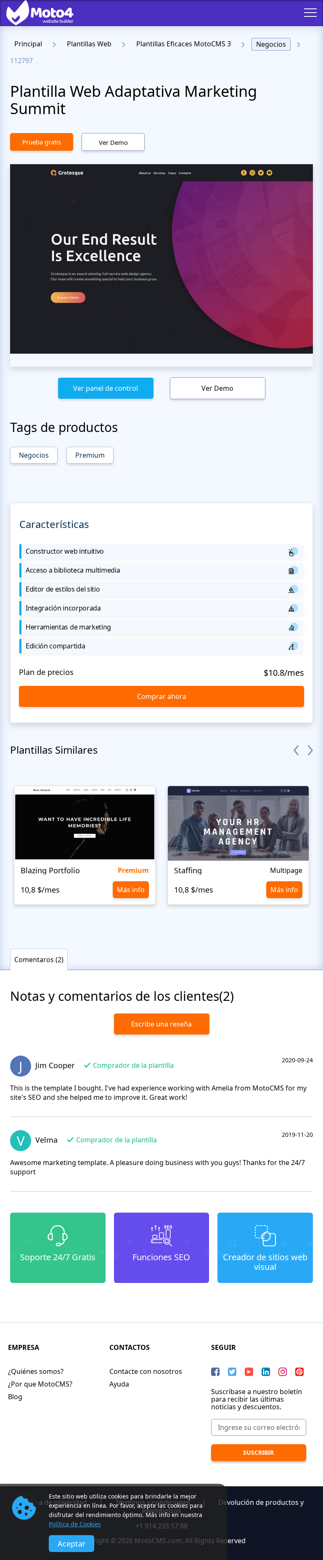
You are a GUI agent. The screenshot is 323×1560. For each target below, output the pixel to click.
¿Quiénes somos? (36, 1371)
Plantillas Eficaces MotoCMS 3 (183, 43)
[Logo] (33, 12)
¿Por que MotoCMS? (40, 1384)
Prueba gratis (41, 142)
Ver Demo (113, 142)
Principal (28, 43)
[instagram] (282, 1372)
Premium (90, 455)
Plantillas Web (89, 43)
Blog (15, 1396)
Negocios (271, 44)
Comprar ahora (161, 696)
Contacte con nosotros (145, 1371)
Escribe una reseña (161, 1024)
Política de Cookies (75, 1524)
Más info (131, 889)
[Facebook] (215, 1372)
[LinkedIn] (266, 1372)
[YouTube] (249, 1372)
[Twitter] (232, 1372)
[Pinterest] (299, 1372)
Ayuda (119, 1384)
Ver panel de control (105, 388)
